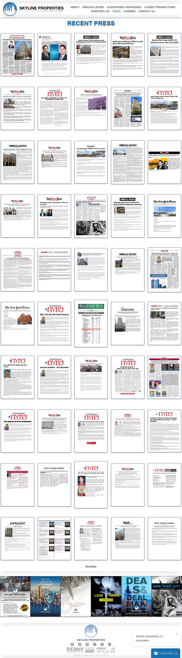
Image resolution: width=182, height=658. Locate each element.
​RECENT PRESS (91, 23)
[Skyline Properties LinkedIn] (109, 644)
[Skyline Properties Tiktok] (79, 644)
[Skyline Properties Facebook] (87, 644)
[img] (91, 323)
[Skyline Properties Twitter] (94, 644)
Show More (91, 566)
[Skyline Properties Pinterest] (102, 644)
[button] (75, 7)
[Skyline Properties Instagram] (72, 644)
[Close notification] (176, 634)
